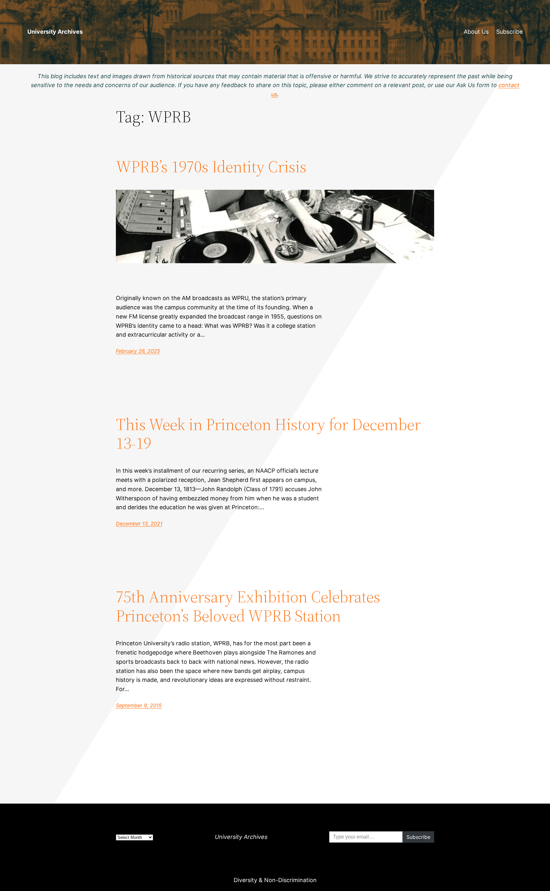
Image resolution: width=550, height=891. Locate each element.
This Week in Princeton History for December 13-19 (268, 434)
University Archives (55, 31)
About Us (476, 31)
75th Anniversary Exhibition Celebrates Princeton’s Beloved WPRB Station (248, 606)
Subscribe (509, 31)
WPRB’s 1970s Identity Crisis (211, 166)
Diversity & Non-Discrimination (275, 880)
